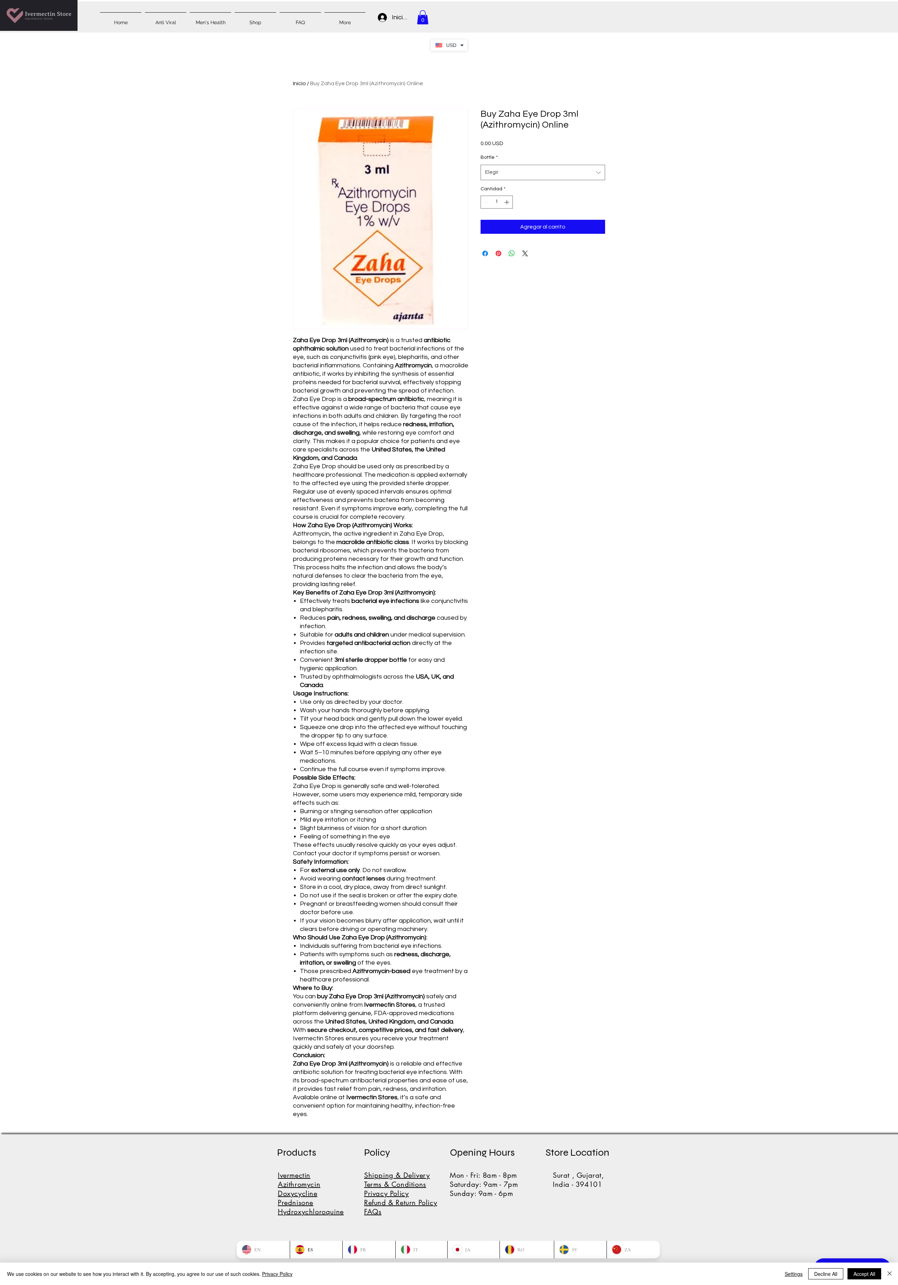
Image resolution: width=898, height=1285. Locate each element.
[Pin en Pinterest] (498, 253)
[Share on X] (525, 253)
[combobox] (543, 172)
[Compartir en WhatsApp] (512, 253)
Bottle (489, 157)
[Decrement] (486, 202)
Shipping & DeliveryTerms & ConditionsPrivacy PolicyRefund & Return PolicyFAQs (400, 1193)
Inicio (299, 83)
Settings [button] (794, 1273)
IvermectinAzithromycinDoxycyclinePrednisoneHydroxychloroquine (311, 1193)
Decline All (825, 1273)
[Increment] (507, 202)
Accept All (864, 1273)
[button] (423, 17)
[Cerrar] (889, 1273)
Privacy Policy (277, 1273)
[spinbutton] (496, 202)
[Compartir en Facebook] (485, 253)
